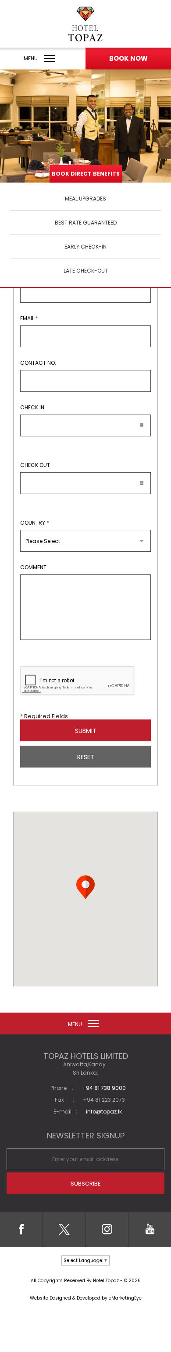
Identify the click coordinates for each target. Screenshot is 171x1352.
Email (29, 318)
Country (34, 523)
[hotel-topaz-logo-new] (85, 24)
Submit (85, 730)
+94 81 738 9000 (104, 1088)
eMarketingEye (125, 1298)
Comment (33, 567)
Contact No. (38, 363)
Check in (32, 407)
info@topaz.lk (104, 1111)
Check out (35, 465)
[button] (85, 887)
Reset (85, 757)
